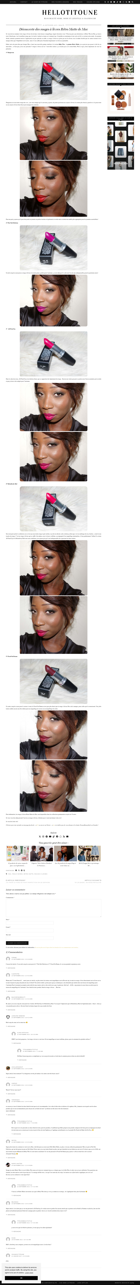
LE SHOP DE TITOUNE (40, 2)
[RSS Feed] (126, 2)
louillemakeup (17, 1067)
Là (53, 825)
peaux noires (17, 874)
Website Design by (124, 1282)
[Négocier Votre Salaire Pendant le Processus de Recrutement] (41, 853)
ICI (37, 825)
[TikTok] (117, 2)
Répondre (11, 968)
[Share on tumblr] (24, 871)
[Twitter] (105, 2)
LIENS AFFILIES (82, 1282)
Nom (8, 919)
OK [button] (21, 1278)
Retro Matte (29, 874)
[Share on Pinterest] (21, 871)
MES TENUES (78, 2)
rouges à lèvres (40, 874)
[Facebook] (120, 2)
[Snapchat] (123, 2)
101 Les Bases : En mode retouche (88, 881)
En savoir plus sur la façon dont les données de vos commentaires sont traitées (56, 947)
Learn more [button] (29, 1273)
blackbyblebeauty (18, 997)
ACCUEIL (13, 2)
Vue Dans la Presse (67, 1282)
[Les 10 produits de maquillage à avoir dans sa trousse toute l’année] (65, 853)
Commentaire (10, 897)
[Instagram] (108, 2)
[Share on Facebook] (16, 871)
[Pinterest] (111, 2)
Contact (23, 2)
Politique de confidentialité (45, 1282)
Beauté (61, 25)
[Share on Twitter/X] (19, 871)
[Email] (129, 2)
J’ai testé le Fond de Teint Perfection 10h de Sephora (28, 881)
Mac (9, 874)
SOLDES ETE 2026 (93, 2)
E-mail (8, 927)
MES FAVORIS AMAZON (60, 2)
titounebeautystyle (30, 1049)
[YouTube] (114, 2)
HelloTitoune (70, 13)
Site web (8, 935)
